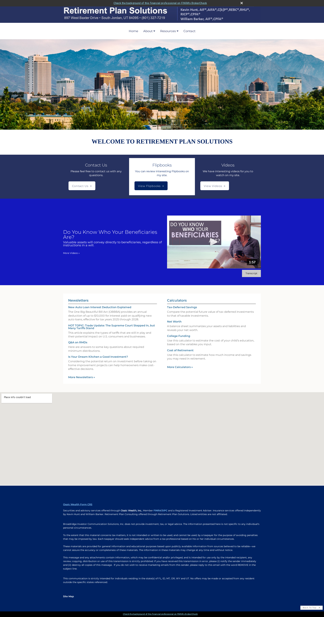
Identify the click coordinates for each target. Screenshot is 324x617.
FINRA (157, 510)
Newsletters (78, 300)
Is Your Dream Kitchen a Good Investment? (98, 356)
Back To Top (310, 607)
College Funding (178, 336)
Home (133, 31)
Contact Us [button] (80, 186)
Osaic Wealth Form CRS (77, 504)
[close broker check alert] (241, 3)
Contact (189, 31)
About (148, 31)
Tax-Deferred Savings (182, 307)
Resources (168, 31)
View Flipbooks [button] (149, 186)
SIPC (164, 510)
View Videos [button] (213, 186)
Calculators (177, 300)
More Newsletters (81, 377)
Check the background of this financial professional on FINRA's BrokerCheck (160, 3)
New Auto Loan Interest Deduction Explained (99, 307)
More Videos (71, 253)
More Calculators (180, 367)
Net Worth (174, 321)
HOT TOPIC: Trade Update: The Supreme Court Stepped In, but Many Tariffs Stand (111, 327)
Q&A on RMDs (77, 342)
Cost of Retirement (180, 350)
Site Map (68, 596)
